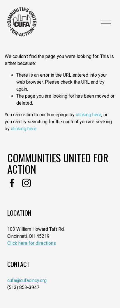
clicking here (88, 114)
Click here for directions (31, 243)
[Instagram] (26, 183)
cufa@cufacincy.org (27, 280)
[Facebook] (12, 183)
